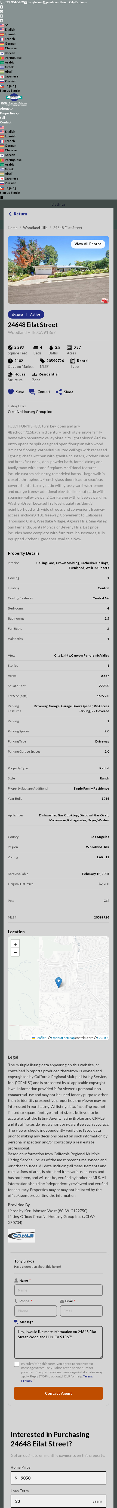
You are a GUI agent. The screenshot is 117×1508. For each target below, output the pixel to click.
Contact (5, 122)
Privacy (26, 1381)
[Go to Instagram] (1, 11)
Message (26, 1322)
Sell (2, 117)
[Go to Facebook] (1, 6)
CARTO (102, 1038)
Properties (7, 113)
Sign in (15, 90)
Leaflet (40, 1038)
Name (25, 1280)
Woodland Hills (35, 228)
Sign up (5, 90)
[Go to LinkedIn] (1, 20)
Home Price (20, 1467)
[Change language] (4, 25)
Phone (26, 1301)
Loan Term (20, 1491)
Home (12, 228)
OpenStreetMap (63, 1038)
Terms (88, 1376)
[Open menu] (1, 197)
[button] (58, 982)
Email (70, 1301)
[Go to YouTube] (1, 16)
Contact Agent (58, 1393)
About (4, 108)
